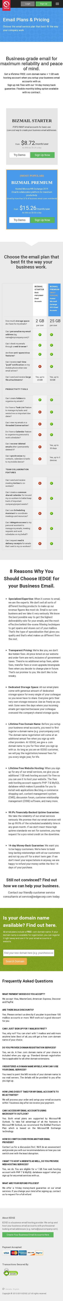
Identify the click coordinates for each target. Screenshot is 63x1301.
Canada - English (12, 1289)
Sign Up (43, 4)
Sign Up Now (42, 155)
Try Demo (19, 155)
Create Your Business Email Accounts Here (28, 1235)
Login (27, 4)
